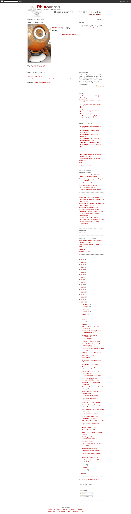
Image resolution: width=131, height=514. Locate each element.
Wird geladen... (83, 232)
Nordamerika (52, 512)
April (83, 324)
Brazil (34, 66)
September (85, 311)
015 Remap (82, 163)
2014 (82, 289)
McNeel (81, 75)
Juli (83, 316)
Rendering (40, 66)
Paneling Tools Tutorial (88, 430)
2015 (82, 287)
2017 (82, 282)
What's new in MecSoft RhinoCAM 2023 (90, 189)
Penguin (66, 510)
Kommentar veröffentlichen (34, 76)
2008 (82, 473)
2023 (82, 267)
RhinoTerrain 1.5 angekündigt (90, 395)
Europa (62, 512)
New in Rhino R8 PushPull (86, 183)
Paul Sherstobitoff (57, 27)
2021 (82, 272)
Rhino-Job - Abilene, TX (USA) (90, 457)
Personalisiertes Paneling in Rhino (91, 375)
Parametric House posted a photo (88, 207)
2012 (82, 294)
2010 (82, 299)
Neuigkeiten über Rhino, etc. (77, 12)
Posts (83, 493)
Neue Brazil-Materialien (36, 22)
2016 (82, 284)
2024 (82, 264)
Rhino (50, 510)
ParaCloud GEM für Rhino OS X (91, 341)
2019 (82, 277)
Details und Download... (69, 34)
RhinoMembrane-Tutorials (89, 427)
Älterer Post (72, 79)
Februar (84, 467)
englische (94, 27)
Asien (82, 512)
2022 (82, 269)
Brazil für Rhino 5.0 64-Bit (89, 355)
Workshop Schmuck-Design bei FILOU (92, 420)
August (84, 314)
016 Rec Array (83, 160)
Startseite (52, 79)
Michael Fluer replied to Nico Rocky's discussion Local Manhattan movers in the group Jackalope (91, 199)
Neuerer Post (30, 79)
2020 (82, 274)
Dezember (85, 304)
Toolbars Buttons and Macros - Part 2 (89, 158)
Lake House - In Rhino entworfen (91, 450)
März (84, 465)
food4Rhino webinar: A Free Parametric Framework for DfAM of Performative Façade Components (90, 111)
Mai (83, 321)
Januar (84, 470)
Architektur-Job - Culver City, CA (91, 402)
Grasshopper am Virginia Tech (90, 364)
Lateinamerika (72, 512)
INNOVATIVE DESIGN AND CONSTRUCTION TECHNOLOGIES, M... (90, 337)
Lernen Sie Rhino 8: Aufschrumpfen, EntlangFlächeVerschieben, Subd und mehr (90, 144)
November (85, 306)
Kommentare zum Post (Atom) (42, 82)
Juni (83, 319)
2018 (82, 279)
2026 (82, 259)
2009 (82, 302)
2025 (82, 262)
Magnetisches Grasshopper (89, 448)
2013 (82, 292)
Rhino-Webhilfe (86, 357)
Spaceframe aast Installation (90, 413)
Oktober (84, 309)
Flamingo (57, 510)
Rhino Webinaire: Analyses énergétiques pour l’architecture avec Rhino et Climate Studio (91, 106)
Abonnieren (100, 86)
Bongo (74, 510)
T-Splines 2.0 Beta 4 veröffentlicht (91, 352)
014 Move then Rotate (85, 165)
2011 (82, 297)
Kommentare (85, 496)
